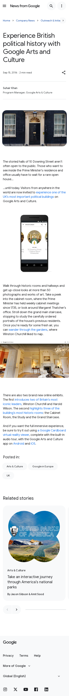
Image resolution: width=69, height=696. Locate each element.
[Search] (51, 5)
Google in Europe (42, 466)
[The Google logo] (10, 642)
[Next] (63, 20)
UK (8, 475)
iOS (33, 444)
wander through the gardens (28, 330)
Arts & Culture (15, 466)
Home (6, 20)
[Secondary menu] (61, 5)
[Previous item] (7, 609)
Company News (25, 20)
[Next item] (16, 609)
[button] (63, 72)
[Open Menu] (4, 5)
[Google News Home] (25, 5)
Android (18, 444)
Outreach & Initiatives (53, 20)
